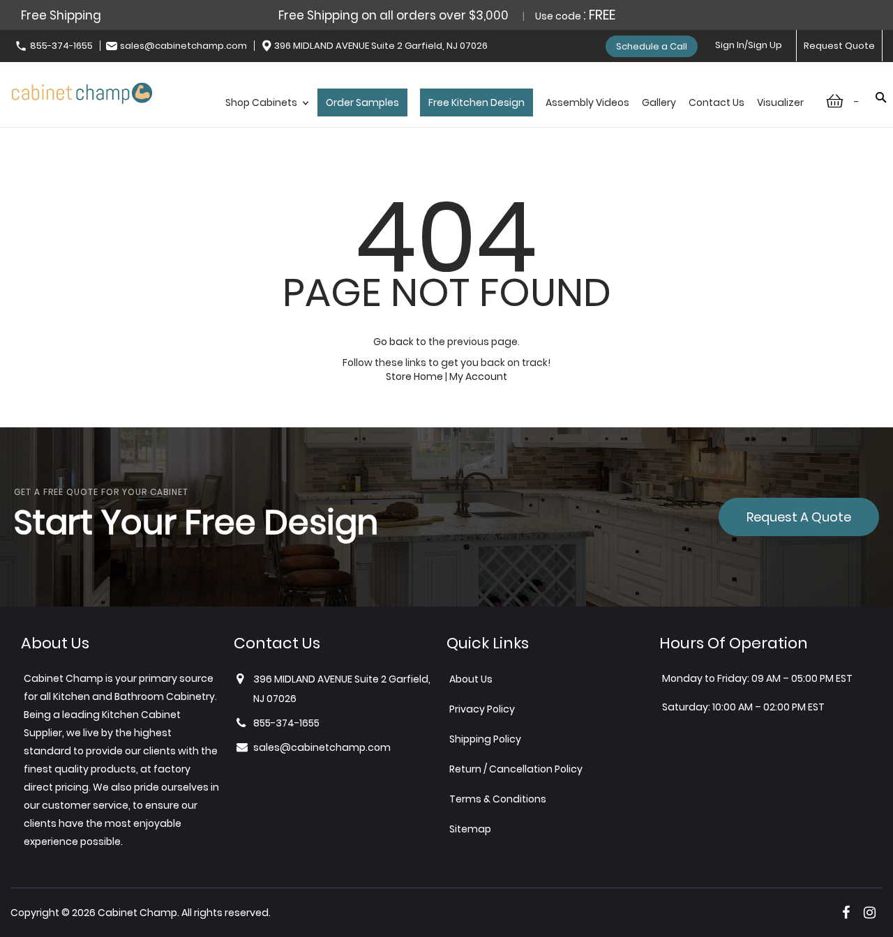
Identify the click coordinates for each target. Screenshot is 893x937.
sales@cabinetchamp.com (183, 45)
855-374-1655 (61, 45)
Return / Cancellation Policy (516, 769)
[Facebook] (846, 912)
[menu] (514, 117)
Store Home (414, 376)
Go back (393, 342)
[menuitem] (265, 117)
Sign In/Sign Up (748, 45)
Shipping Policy (485, 739)
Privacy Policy (482, 709)
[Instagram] (870, 912)
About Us (471, 679)
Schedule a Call (651, 46)
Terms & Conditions (497, 799)
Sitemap (470, 829)
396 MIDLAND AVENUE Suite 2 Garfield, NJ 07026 (381, 45)
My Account (478, 376)
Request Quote (839, 45)
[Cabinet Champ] (81, 91)
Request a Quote (798, 517)
